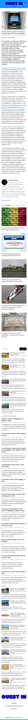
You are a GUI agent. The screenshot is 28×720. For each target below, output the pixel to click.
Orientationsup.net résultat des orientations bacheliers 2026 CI (11, 254)
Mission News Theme (9, 717)
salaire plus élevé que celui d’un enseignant (13, 109)
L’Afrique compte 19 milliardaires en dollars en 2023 (13, 419)
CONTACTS (14, 708)
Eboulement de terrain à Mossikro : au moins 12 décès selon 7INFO (18, 589)
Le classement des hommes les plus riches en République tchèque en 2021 (13, 509)
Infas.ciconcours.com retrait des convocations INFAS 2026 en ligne (12, 280)
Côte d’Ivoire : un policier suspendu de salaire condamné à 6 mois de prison (18, 679)
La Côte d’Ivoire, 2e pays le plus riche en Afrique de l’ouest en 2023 (18, 379)
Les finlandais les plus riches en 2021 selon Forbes (13, 465)
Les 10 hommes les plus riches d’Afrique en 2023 (14, 434)
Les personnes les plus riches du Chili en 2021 (14, 572)
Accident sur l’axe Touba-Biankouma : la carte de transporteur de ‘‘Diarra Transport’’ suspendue (14, 307)
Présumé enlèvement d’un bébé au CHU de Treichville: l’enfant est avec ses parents (18, 627)
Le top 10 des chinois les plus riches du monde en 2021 (13, 556)
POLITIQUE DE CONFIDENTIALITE (14, 706)
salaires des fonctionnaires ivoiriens (13, 68)
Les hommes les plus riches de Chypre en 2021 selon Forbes (14, 524)
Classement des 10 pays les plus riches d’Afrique (17, 365)
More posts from (6, 200)
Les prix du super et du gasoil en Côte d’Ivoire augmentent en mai (17, 601)
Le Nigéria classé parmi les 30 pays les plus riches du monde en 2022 (18, 404)
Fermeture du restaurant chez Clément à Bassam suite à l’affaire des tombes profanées (18, 614)
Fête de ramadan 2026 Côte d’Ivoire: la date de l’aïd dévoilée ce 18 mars (18, 666)
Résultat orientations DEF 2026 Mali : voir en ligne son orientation (13, 229)
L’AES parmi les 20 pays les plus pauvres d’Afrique (17, 353)
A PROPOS (14, 703)
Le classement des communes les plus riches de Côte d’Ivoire (18, 638)
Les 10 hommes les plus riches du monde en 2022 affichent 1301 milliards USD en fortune (14, 450)
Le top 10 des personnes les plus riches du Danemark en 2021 (13, 495)
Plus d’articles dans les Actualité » (19, 205)
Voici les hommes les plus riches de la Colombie (13, 540)
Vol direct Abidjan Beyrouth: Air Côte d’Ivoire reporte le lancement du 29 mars (18, 651)
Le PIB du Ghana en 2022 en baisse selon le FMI (18, 392)
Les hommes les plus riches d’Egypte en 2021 (13, 480)
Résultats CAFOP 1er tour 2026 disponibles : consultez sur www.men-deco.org (13, 335)
